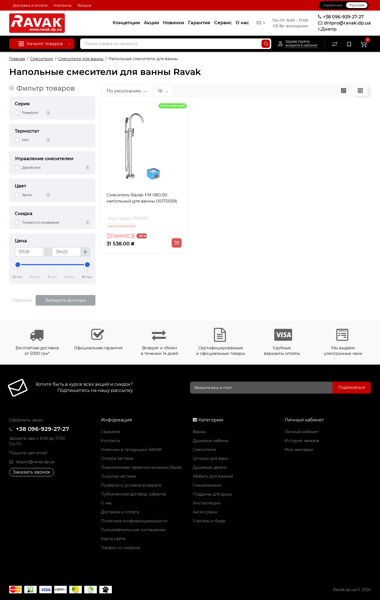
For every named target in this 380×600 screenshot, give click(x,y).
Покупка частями (118, 476)
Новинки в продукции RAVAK (131, 449)
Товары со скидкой (120, 547)
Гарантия (199, 22)
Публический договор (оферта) (133, 494)
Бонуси (84, 5)
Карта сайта (113, 538)
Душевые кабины (211, 440)
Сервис (223, 22)
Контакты (62, 5)
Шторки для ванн (210, 458)
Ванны (199, 431)
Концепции (126, 22)
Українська (332, 5)
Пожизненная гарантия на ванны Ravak (141, 467)
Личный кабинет (302, 431)
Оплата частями (117, 458)
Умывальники (207, 485)
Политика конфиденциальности (134, 520)
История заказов (302, 440)
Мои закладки (299, 449)
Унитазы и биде (209, 520)
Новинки (173, 22)
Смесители (204, 449)
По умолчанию (124, 91)
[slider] (17, 264)
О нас (242, 22)
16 (161, 91)
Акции (151, 22)
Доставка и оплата (30, 5)
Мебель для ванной (213, 476)
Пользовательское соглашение (133, 529)
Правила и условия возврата (131, 485)
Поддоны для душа (212, 494)
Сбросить (22, 300)
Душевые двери (209, 467)
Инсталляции (207, 503)
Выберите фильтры (66, 300)
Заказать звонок (31, 472)
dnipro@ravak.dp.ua (35, 461)
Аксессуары (205, 511)
